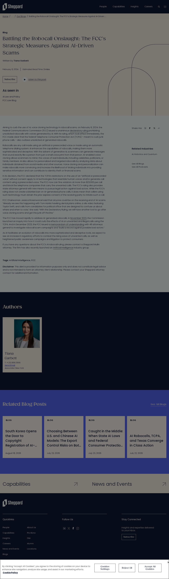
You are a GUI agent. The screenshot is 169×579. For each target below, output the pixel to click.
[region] (84, 569)
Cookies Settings (104, 567)
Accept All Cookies (149, 567)
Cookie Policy (10, 572)
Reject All (127, 568)
